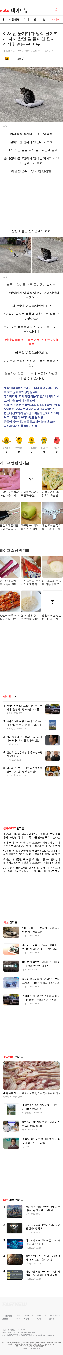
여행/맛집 (14, 19)
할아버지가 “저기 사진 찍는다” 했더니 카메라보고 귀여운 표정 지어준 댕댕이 (31, 398)
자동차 (9, 713)
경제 (45, 19)
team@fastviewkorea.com (46, 1338)
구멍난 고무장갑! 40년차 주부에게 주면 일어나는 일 (9, 493)
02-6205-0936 (11, 1338)
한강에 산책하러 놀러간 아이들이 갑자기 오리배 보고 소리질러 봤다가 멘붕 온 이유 (31, 415)
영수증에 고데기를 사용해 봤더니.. (9, 582)
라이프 (55, 19)
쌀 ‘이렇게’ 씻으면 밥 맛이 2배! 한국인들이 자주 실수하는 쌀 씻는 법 (30, 617)
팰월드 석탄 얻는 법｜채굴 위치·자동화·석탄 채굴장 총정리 (51, 617)
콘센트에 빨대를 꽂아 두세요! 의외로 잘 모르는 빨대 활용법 (9, 527)
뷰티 (26, 19)
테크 (24, 1132)
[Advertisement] (31, 201)
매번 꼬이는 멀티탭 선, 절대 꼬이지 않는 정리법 (52, 527)
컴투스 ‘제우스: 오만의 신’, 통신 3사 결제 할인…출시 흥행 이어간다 (43, 1262)
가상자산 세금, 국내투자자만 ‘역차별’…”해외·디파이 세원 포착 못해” (43, 1278)
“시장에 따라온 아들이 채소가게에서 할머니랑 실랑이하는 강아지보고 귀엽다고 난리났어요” (32, 407)
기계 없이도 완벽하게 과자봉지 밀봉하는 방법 (30, 582)
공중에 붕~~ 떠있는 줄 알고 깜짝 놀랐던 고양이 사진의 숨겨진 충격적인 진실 (30, 423)
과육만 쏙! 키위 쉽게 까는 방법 (29, 527)
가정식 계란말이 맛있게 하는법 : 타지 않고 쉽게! (52, 493)
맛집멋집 (11, 775)
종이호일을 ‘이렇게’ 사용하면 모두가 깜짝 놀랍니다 (52, 582)
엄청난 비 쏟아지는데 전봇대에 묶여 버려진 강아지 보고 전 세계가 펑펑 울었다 (31, 390)
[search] (57, 9)
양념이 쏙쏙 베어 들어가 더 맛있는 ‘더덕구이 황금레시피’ (9, 617)
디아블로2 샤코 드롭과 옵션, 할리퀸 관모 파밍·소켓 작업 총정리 (30, 493)
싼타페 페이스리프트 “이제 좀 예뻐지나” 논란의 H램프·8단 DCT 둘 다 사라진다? (24, 709)
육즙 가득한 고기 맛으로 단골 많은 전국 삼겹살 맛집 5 (31, 1096)
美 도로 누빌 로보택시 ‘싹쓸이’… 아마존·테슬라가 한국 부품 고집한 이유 (41, 951)
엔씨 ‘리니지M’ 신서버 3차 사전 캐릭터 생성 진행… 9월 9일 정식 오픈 (43, 1213)
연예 (35, 19)
